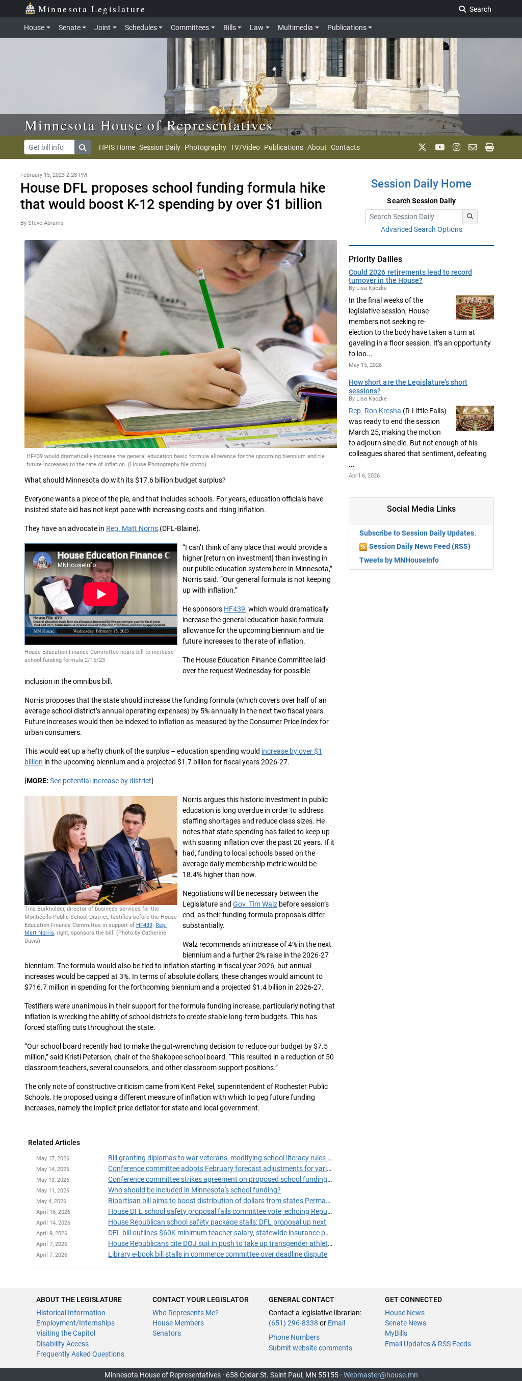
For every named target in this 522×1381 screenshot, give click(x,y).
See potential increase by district (100, 781)
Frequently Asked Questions (80, 1354)
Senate (70, 27)
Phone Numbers (294, 1337)
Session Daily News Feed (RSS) (420, 546)
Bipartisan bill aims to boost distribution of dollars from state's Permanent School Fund (244, 1201)
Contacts (345, 147)
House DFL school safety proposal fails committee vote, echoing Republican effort (237, 1211)
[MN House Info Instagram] (456, 147)
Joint (102, 27)
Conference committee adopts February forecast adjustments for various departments (244, 1168)
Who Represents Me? (185, 1313)
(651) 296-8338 (293, 1323)
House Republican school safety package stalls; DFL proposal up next (217, 1222)
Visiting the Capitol (65, 1333)
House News (405, 1313)
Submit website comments (310, 1348)
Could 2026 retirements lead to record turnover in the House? (410, 276)
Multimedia (295, 27)
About (317, 147)
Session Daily (159, 147)
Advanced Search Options (421, 229)
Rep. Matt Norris (132, 528)
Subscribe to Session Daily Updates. (417, 533)
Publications (347, 27)
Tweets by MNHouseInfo (399, 560)
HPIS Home (117, 147)
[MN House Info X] (422, 147)
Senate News (405, 1323)
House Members (178, 1323)
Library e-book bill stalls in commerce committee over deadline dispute (217, 1254)
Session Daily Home (421, 183)
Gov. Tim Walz (255, 904)
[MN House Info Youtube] (440, 147)
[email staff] (472, 147)
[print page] (489, 147)
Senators (166, 1333)
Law (257, 27)
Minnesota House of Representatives (149, 125)
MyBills (396, 1333)
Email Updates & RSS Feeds (428, 1344)
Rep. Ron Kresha (375, 411)
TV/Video (245, 147)
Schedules (141, 27)
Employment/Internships (75, 1323)
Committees (190, 27)
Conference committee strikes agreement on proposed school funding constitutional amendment (260, 1179)
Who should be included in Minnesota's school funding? (194, 1190)
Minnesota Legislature (92, 9)
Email (336, 1323)
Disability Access (62, 1344)
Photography (205, 147)
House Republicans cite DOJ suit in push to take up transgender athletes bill (226, 1243)
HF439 (234, 609)
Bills (229, 27)
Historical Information (71, 1313)
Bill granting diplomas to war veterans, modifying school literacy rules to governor (236, 1158)
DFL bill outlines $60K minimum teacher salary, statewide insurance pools (223, 1233)
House (34, 27)
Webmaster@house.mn (381, 1375)
